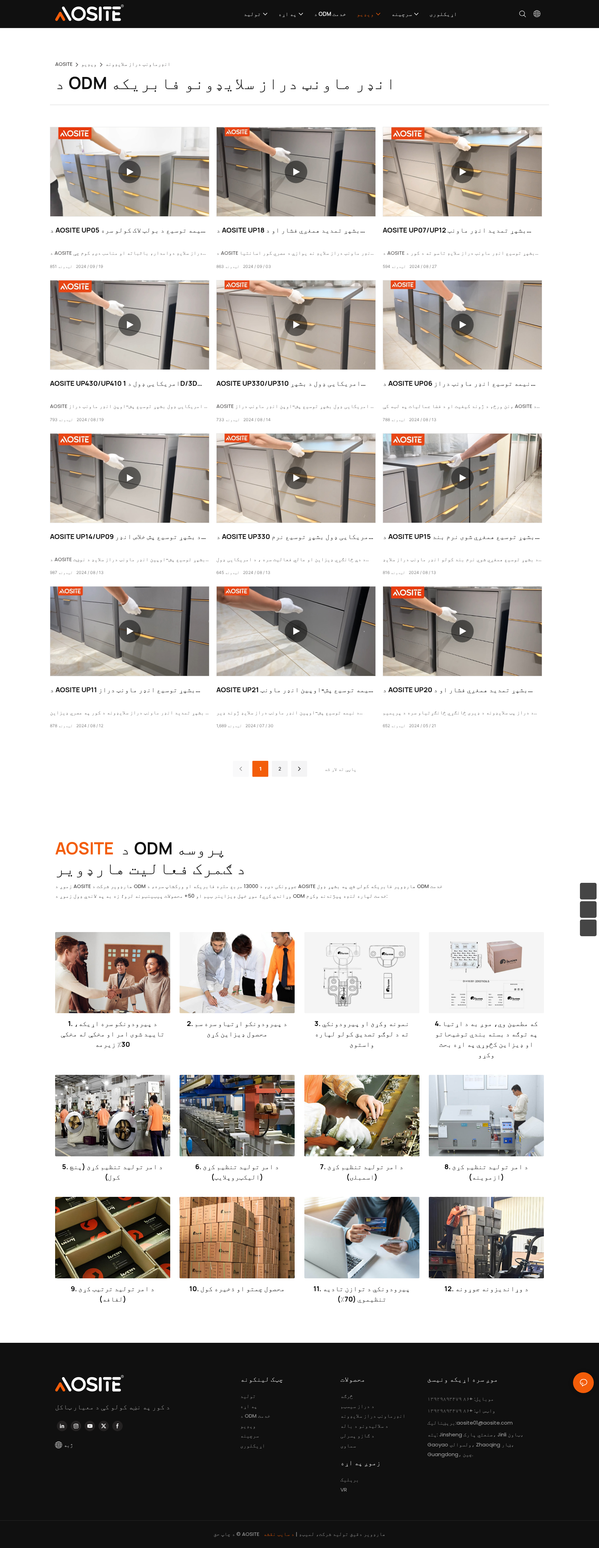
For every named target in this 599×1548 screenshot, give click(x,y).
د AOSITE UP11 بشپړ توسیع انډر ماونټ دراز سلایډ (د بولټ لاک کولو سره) (123, 690)
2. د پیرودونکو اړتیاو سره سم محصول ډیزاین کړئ (237, 1028)
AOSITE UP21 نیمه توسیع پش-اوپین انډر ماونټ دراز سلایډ (294, 690)
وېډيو (89, 64)
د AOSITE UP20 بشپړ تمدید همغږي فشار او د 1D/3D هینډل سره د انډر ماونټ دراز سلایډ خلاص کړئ (459, 690)
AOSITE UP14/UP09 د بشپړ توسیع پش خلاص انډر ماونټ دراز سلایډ (125, 537)
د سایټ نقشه (279, 1534)
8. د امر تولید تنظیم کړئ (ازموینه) (486, 1172)
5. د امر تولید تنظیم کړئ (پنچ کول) (112, 1172)
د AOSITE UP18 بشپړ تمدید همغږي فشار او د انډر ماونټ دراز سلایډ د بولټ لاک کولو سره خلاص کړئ (293, 230)
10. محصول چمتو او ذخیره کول (237, 1288)
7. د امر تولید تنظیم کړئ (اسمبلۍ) (361, 1172)
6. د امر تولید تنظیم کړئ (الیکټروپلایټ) (237, 1172)
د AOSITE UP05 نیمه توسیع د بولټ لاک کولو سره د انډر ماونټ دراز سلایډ (127, 230)
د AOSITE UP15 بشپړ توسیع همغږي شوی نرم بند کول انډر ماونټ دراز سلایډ (459, 537)
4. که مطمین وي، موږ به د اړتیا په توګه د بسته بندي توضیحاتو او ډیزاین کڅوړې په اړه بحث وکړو (486, 1039)
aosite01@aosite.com (485, 1422)
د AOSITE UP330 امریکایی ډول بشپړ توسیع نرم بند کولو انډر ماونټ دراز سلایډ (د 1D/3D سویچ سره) (294, 537)
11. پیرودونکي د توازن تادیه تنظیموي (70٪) (361, 1294)
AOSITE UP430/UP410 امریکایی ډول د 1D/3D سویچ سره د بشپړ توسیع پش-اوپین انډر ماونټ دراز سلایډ (125, 384)
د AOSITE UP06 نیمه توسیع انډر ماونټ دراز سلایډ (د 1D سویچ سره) (457, 384)
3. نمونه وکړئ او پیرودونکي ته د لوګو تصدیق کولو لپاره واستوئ (361, 1034)
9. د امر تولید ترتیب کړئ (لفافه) (113, 1294)
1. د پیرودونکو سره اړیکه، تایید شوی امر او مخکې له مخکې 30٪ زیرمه (113, 1034)
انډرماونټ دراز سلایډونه (138, 64)
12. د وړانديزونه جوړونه (486, 1288)
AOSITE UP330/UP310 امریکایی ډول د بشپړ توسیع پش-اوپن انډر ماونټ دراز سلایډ (288, 384)
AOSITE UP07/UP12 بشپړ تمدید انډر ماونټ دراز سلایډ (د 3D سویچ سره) (455, 230)
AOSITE (63, 64)
